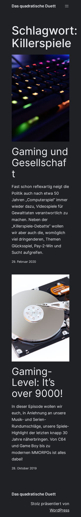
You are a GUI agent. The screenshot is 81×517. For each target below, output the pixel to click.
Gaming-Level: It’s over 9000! (37, 382)
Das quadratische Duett (34, 6)
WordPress (59, 510)
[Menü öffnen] (66, 6)
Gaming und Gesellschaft (40, 162)
